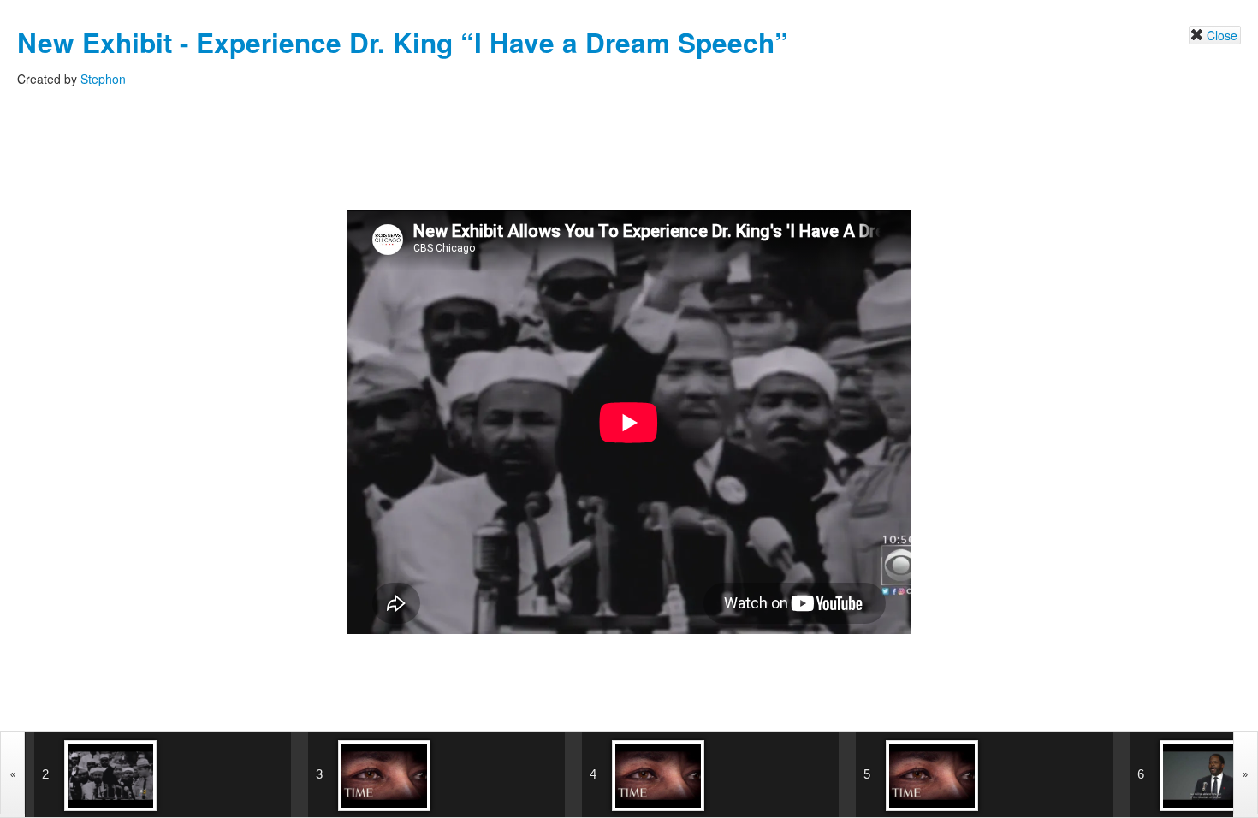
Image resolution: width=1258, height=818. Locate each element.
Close (1222, 35)
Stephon (103, 78)
